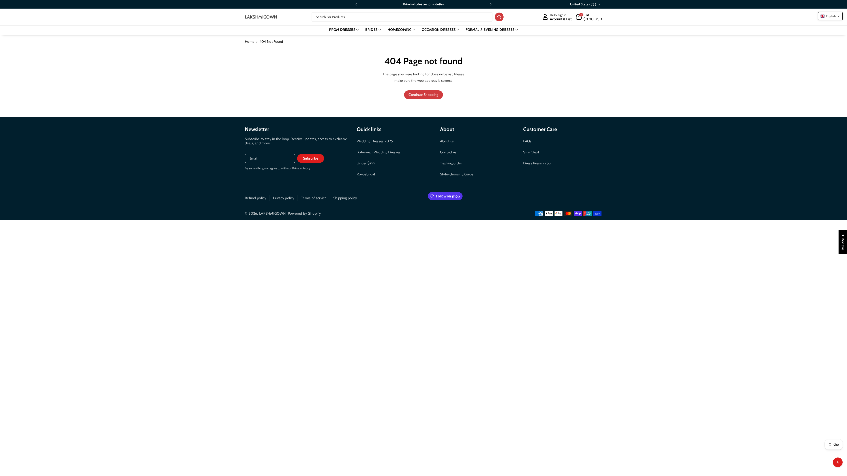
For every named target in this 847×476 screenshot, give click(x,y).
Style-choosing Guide (456, 174)
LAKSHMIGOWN (272, 213)
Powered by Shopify (304, 213)
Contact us (448, 152)
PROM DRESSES (342, 30)
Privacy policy (283, 198)
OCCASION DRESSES (439, 30)
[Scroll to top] (838, 462)
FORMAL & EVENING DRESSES (490, 30)
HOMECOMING (400, 30)
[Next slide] (490, 4)
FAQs (527, 141)
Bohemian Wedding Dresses (379, 152)
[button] (589, 17)
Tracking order (451, 163)
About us (447, 141)
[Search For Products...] (499, 17)
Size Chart (531, 152)
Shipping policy (345, 198)
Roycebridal (366, 174)
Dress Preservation (537, 163)
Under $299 (366, 163)
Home (249, 41)
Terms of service (313, 198)
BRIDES (371, 30)
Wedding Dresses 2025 (375, 141)
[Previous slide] (356, 4)
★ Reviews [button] (843, 242)
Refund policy (255, 198)
